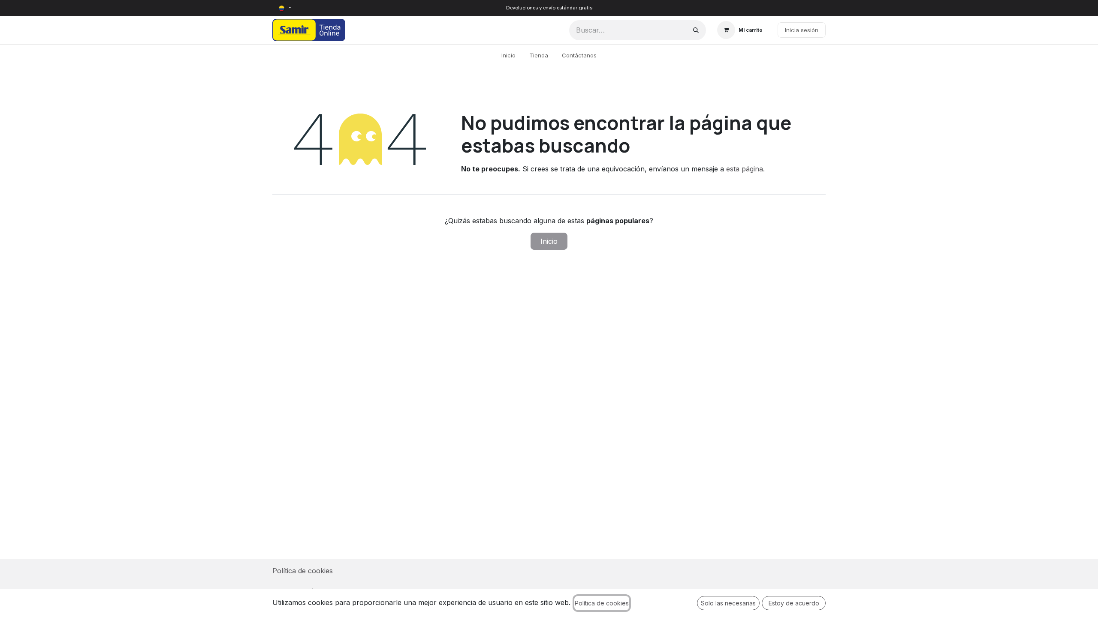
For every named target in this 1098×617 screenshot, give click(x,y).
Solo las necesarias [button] (728, 603)
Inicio (549, 241)
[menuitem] (508, 55)
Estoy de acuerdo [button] (794, 603)
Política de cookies (302, 570)
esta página (744, 169)
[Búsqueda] (696, 30)
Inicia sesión (801, 30)
